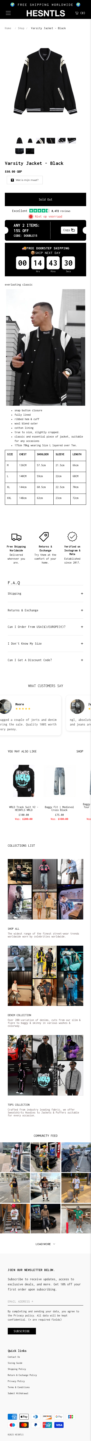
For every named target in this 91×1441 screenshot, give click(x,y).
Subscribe (22, 1331)
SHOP (79, 751)
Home (8, 28)
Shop (21, 28)
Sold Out (45, 199)
